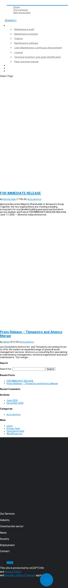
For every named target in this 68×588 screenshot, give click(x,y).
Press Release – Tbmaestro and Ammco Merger (32, 383)
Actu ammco (34, 199)
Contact (11, 68)
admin (6, 342)
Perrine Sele (9, 199)
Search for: (6, 369)
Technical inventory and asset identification (37, 57)
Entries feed (13, 428)
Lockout (18, 52)
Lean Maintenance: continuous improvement (38, 47)
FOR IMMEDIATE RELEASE (20, 193)
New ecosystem (22, 12)
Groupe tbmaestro (16, 3)
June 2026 (12, 400)
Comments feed (15, 431)
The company (20, 9)
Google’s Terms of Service (20, 575)
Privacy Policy (13, 571)
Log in (10, 425)
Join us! (11, 15)
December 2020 (15, 403)
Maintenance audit (24, 29)
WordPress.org (14, 433)
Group (16, 7)
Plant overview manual (26, 61)
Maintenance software (26, 43)
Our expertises (14, 25)
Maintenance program (26, 33)
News (10, 65)
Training (18, 38)
